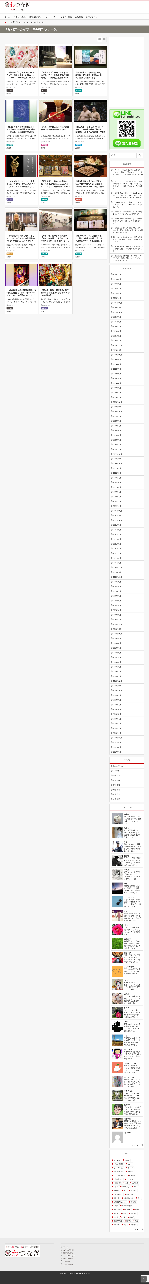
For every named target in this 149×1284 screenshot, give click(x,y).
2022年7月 (117, 478)
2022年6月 (117, 482)
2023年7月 (117, 426)
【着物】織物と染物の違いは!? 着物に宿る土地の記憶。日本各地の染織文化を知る (128, 249)
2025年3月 (117, 331)
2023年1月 (117, 449)
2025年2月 (117, 336)
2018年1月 (117, 733)
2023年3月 (117, 440)
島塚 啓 (43, 148)
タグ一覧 (140, 1229)
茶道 (136, 1221)
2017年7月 (117, 752)
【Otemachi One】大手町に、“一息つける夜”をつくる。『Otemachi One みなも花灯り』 (128, 204)
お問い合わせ (91, 17)
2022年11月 (117, 459)
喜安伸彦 (116, 1190)
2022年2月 (117, 501)
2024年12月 (117, 345)
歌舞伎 (137, 1209)
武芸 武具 (78, 145)
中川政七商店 (118, 1179)
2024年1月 (117, 397)
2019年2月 (117, 672)
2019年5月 (117, 657)
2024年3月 (117, 388)
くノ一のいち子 (50, 17)
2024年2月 (117, 393)
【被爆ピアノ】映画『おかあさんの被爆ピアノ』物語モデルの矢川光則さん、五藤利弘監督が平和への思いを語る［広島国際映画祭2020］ (55, 78)
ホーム (7, 17)
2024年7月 (117, 369)
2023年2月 (117, 445)
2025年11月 (117, 307)
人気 (126, 1183)
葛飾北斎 (133, 1225)
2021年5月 (117, 544)
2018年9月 (117, 695)
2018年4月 (117, 719)
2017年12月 (117, 738)
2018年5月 (117, 714)
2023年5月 (117, 435)
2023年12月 (117, 402)
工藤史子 (116, 1198)
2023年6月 (117, 430)
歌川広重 (128, 1209)
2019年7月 (117, 648)
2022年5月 (117, 487)
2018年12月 (117, 681)
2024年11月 (117, 350)
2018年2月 (117, 728)
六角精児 (135, 1183)
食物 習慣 (78, 199)
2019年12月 (117, 624)
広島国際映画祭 (128, 1198)
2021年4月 (117, 549)
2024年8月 (117, 364)
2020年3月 (117, 610)
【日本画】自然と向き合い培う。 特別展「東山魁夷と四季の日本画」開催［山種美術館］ (89, 75)
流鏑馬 (116, 1213)
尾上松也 (133, 1190)
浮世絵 (124, 1213)
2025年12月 (117, 303)
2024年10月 (117, 355)
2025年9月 (117, 317)
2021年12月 (117, 511)
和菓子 (136, 1187)
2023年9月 (117, 416)
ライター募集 (66, 17)
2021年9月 (117, 525)
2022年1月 (117, 506)
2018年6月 (117, 709)
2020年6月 (117, 596)
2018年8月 (117, 700)
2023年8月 (117, 421)
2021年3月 (117, 553)
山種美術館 (129, 1194)
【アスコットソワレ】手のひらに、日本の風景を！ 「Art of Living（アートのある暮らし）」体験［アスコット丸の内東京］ (127, 185)
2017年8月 (117, 747)
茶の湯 (128, 1221)
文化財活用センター (120, 1202)
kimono (127, 1160)
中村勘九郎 (117, 1183)
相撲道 (116, 1217)
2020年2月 (117, 615)
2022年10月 (117, 463)
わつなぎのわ (118, 766)
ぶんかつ (130, 1168)
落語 (125, 1225)
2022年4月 (117, 492)
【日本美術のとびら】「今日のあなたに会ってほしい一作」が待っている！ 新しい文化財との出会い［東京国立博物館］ (128, 195)
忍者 (139, 1198)
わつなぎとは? (20, 17)
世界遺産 (132, 1175)
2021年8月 (117, 530)
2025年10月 (117, 312)
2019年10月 (117, 634)
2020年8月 (117, 586)
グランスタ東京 (118, 1171)
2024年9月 (117, 359)
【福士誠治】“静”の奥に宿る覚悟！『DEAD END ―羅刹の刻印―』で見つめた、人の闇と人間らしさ (127, 258)
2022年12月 (117, 454)
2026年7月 (117, 274)
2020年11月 (117, 572)
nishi (42, 311)
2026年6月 (117, 279)
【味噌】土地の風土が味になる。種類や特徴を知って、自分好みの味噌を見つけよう (127, 221)
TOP (8, 22)
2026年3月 (117, 293)
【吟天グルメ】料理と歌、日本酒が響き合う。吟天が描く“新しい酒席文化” (127, 213)
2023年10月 (117, 411)
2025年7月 (117, 326)
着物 (123, 1217)
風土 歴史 (10, 199)
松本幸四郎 (117, 1209)
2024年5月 (117, 378)
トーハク (130, 1171)
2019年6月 (117, 653)
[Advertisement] (126, 72)
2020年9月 (117, 582)
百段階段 (133, 1213)
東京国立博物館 (127, 1206)
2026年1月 (117, 298)
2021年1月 (117, 563)
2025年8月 (117, 322)
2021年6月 (117, 539)
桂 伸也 (43, 93)
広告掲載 (79, 17)
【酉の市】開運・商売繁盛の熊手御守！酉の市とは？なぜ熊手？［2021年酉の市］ (55, 292)
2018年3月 (117, 723)
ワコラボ (9, 90)
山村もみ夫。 (118, 1194)
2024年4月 (117, 383)
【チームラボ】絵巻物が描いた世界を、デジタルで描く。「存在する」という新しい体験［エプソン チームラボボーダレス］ (128, 173)
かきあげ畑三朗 (118, 1164)
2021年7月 (117, 534)
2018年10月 (117, 690)
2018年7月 (117, 705)
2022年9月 (117, 468)
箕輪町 (131, 1217)
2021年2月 (117, 558)
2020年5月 (117, 601)
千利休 (116, 1187)
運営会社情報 (35, 17)
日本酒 (116, 1206)
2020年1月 (117, 619)
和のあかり (125, 1187)
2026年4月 (117, 289)
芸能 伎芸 (10, 253)
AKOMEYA (117, 1160)
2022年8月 (117, 473)
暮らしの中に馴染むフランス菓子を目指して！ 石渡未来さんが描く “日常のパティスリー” (127, 239)
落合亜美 (116, 1225)
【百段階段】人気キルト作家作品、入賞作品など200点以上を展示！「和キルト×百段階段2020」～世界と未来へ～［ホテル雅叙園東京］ (55, 186)
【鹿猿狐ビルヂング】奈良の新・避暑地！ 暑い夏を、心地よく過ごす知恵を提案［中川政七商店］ (128, 230)
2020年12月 (117, 568)
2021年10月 (117, 520)
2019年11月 (117, 629)
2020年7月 (117, 591)
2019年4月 (117, 662)
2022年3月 (117, 497)
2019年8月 (117, 643)
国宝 (125, 1190)
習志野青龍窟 (118, 1221)
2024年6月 (117, 374)
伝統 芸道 (44, 145)
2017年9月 (117, 742)
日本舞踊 (133, 1202)
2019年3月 (117, 667)
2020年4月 (117, 605)
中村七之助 (129, 1179)
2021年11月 (117, 515)
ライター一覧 (138, 1145)
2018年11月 (117, 686)
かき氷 (130, 1164)
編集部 (9, 93)
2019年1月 (117, 676)
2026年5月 (117, 284)
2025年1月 (117, 340)
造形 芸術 (78, 90)
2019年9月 (117, 638)
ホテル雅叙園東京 (119, 1175)
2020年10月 (117, 577)
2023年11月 (117, 407)
